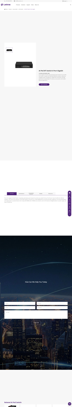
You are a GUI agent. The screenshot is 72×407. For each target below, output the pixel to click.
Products (18, 4)
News (32, 4)
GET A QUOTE (44, 84)
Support (28, 4)
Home (7, 9)
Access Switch (15, 9)
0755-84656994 (8, 1)
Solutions (23, 4)
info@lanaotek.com (18, 1)
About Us (37, 4)
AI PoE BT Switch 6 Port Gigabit (29, 9)
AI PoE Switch (21, 9)
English (65, 1)
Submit (36, 322)
